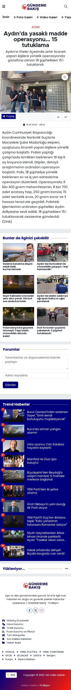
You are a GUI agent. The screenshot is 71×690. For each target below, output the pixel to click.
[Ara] (66, 6)
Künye (9, 659)
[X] (35, 610)
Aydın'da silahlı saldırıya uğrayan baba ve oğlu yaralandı (52, 298)
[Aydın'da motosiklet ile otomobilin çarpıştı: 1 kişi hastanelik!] (52, 252)
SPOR (8, 655)
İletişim (51, 655)
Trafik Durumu (15, 628)
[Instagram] (41, 610)
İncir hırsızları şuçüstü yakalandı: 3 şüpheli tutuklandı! (51, 330)
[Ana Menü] (3, 6)
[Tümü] (66, 569)
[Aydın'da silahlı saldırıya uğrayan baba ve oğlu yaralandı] (52, 284)
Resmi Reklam (26, 659)
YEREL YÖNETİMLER (53, 652)
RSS (12, 675)
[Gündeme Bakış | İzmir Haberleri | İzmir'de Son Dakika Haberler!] (34, 6)
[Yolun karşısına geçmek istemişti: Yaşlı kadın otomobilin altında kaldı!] (18, 316)
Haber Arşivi (14, 642)
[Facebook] (29, 610)
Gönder (10, 385)
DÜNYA (37, 655)
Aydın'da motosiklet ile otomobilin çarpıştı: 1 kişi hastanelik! (52, 266)
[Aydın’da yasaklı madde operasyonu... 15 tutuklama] (35, 92)
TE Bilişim (44, 685)
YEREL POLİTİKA (28, 652)
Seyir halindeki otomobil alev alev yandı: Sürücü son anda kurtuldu (18, 298)
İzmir (5, 17)
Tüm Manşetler (16, 635)
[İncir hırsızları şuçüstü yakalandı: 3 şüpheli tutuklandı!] (52, 316)
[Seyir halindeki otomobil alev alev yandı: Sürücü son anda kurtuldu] (18, 284)
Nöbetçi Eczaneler (18, 620)
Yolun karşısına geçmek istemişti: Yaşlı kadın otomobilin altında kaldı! (18, 332)
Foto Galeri (24, 17)
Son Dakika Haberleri (19, 639)
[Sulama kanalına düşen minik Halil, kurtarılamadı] (18, 252)
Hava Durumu (15, 624)
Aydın (36, 27)
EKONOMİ (22, 655)
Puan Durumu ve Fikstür (21, 631)
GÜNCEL (10, 652)
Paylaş (10, 116)
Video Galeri (48, 17)
